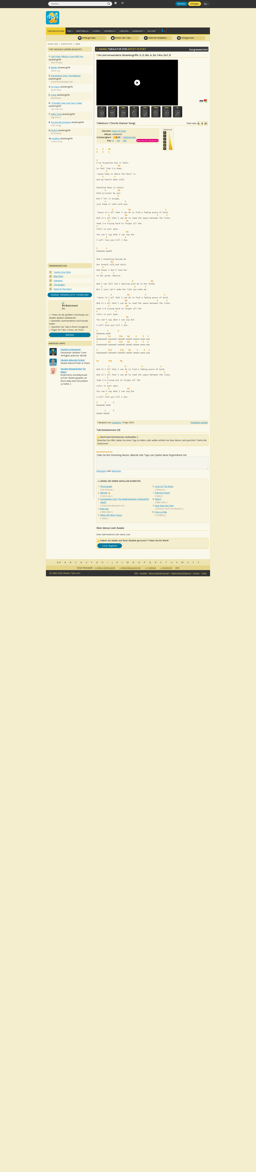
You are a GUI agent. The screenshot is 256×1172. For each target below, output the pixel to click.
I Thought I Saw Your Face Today (66, 103)
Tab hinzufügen (55, 31)
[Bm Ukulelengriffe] (123, 111)
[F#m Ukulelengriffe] (156, 111)
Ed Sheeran (106, 489)
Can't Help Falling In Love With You (67, 56)
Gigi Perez (55, 117)
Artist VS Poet (137, 49)
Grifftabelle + (82, 31)
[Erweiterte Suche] (115, 2)
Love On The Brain (164, 486)
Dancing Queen (162, 492)
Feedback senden (199, 422)
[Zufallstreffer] (122, 2)
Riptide (103, 492)
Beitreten (181, 4)
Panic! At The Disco (63, 289)
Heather (55, 138)
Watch (158, 499)
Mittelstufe (129, 137)
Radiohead (56, 98)
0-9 (59, 562)
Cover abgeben (109, 545)
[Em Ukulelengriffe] (145, 111)
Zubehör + (124, 31)
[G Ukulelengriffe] (102, 111)
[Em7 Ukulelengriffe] (166, 111)
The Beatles (59, 284)
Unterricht (167, 567)
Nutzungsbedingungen (159, 573)
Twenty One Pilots (62, 272)
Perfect (54, 130)
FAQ (136, 573)
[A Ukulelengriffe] (134, 111)
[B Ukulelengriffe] (177, 111)
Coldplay (160, 515)
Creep (53, 94)
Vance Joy (106, 496)
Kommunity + (138, 31)
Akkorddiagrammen (131, 567)
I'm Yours (55, 86)
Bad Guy (104, 508)
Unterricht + (110, 31)
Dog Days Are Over (164, 505)
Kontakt (143, 573)
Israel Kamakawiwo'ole (112, 505)
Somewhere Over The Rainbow (66, 75)
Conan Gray (56, 141)
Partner (196, 573)
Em (118, 140)
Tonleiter (151, 567)
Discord (152, 31)
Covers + (96, 31)
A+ (206, 123)
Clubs (204, 573)
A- (199, 123)
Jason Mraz (56, 89)
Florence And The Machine (169, 508)
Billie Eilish (106, 512)
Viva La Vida (161, 512)
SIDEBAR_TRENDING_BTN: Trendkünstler (70, 294)
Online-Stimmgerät (106, 567)
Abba (158, 496)
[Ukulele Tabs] (52, 17)
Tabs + (70, 31)
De (205, 4)
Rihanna (160, 489)
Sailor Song (56, 114)
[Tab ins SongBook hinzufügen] (206, 100)
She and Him (57, 109)
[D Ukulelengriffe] (112, 111)
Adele (104, 518)
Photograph (106, 486)
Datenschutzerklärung (181, 573)
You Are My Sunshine (61, 122)
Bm (125, 140)
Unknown (58, 280)
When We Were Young (111, 515)
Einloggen (194, 4)
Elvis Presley (56, 62)
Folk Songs (56, 125)
